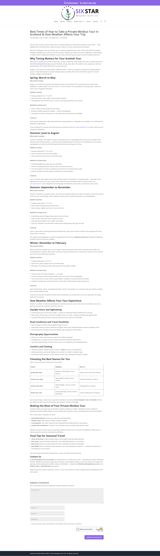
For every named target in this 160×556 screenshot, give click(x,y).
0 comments (63, 38)
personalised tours (36, 184)
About (62, 21)
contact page (64, 470)
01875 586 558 (89, 3)
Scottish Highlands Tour (82, 127)
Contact (95, 21)
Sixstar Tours (78, 21)
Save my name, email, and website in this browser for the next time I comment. (57, 524)
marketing (35, 38)
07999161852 (71, 3)
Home (56, 21)
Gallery (69, 21)
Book (88, 21)
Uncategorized (53, 38)
